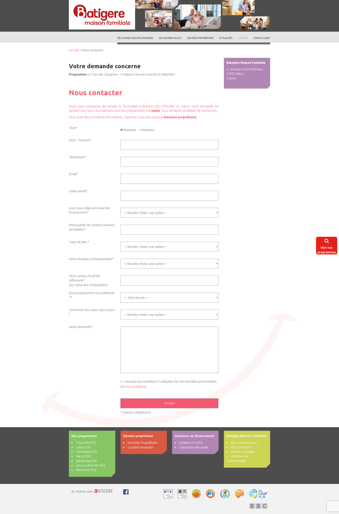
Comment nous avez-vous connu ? (92, 312)
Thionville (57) (86, 442)
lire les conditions (133, 386)
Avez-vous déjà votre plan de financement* (89, 210)
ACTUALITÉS (225, 38)
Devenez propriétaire (180, 117)
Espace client (262, 38)
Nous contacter (241, 447)
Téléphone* (77, 157)
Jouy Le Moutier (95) (90, 465)
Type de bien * (79, 242)
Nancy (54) (83, 456)
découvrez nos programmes (135, 38)
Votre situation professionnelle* (91, 259)
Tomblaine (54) (86, 451)
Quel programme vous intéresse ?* (92, 295)
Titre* (73, 128)
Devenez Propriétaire (200, 38)
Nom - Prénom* (80, 140)
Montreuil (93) (86, 470)
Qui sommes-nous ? (170, 38)
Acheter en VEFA (191, 442)
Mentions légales (243, 451)
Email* (73, 174)
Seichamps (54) (86, 461)
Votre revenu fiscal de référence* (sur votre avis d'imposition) (88, 280)
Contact (243, 38)
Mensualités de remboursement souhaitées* (92, 227)
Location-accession (140, 447)
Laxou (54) (83, 447)
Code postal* (78, 191)
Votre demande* (81, 327)
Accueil (74, 50)
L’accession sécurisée (193, 447)
